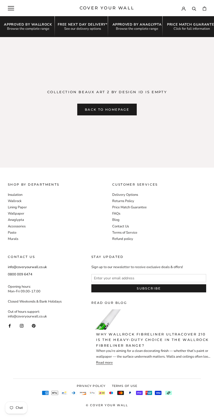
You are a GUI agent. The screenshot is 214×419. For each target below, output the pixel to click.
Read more (104, 362)
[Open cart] (204, 8)
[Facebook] (9, 325)
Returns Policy (123, 201)
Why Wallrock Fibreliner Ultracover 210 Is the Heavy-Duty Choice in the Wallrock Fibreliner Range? (152, 339)
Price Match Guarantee (129, 207)
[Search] (194, 8)
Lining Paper (17, 207)
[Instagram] (21, 325)
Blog (116, 219)
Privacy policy (91, 386)
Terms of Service (124, 232)
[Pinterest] (33, 325)
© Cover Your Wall (107, 405)
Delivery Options (125, 194)
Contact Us (120, 226)
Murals (13, 239)
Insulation (15, 194)
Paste (12, 232)
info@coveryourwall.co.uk (27, 267)
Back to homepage (107, 109)
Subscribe (149, 288)
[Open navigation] (11, 8)
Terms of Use (124, 386)
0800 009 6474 (20, 274)
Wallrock (15, 201)
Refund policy (122, 239)
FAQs (116, 213)
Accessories (17, 226)
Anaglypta (16, 219)
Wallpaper (16, 213)
